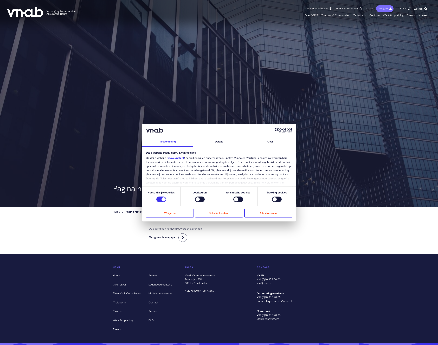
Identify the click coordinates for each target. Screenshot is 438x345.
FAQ (151, 320)
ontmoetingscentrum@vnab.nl (274, 301)
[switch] (200, 199)
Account (153, 311)
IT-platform (359, 15)
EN (371, 8)
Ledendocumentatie (316, 8)
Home (116, 211)
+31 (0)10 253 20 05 (269, 315)
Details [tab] (219, 141)
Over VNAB (311, 15)
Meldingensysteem (268, 319)
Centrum (374, 15)
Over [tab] (270, 141)
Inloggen (383, 8)
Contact (401, 8)
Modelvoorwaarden (347, 8)
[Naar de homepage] (41, 12)
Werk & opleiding (393, 15)
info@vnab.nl (264, 283)
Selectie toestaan (219, 213)
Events (411, 15)
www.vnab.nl (176, 158)
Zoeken (418, 8)
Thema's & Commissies (335, 15)
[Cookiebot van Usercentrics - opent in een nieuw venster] (277, 130)
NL (367, 8)
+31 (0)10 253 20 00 (269, 279)
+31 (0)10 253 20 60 (269, 297)
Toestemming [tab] (167, 141)
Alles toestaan (268, 213)
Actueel (422, 15)
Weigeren (170, 213)
